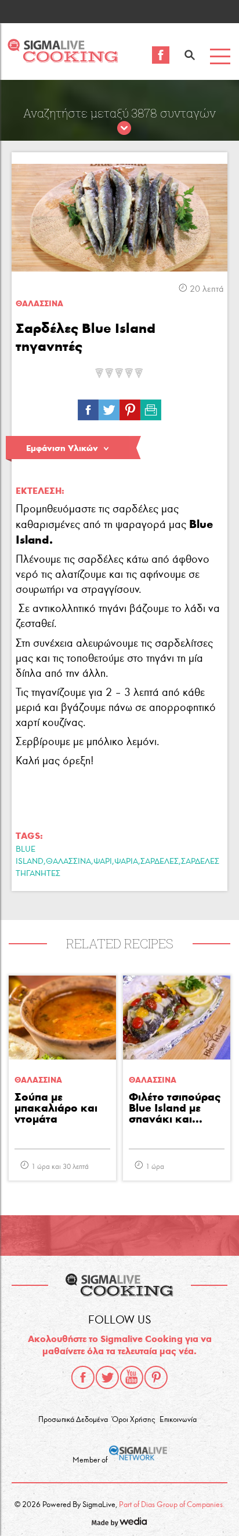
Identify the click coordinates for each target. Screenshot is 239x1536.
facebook (83, 1377)
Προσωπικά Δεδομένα (73, 1419)
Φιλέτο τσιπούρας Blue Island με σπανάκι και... (174, 1108)
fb (88, 407)
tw (109, 407)
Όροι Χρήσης (133, 1419)
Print (150, 407)
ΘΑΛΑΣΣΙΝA (39, 304)
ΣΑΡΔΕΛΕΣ (159, 861)
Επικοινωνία (178, 1419)
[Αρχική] (62, 59)
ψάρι (102, 861)
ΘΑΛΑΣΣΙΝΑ (68, 861)
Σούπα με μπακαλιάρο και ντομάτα (56, 1108)
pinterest (156, 1377)
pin (129, 407)
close (124, 128)
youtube (131, 1377)
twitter (107, 1377)
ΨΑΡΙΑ (126, 861)
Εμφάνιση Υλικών (62, 448)
